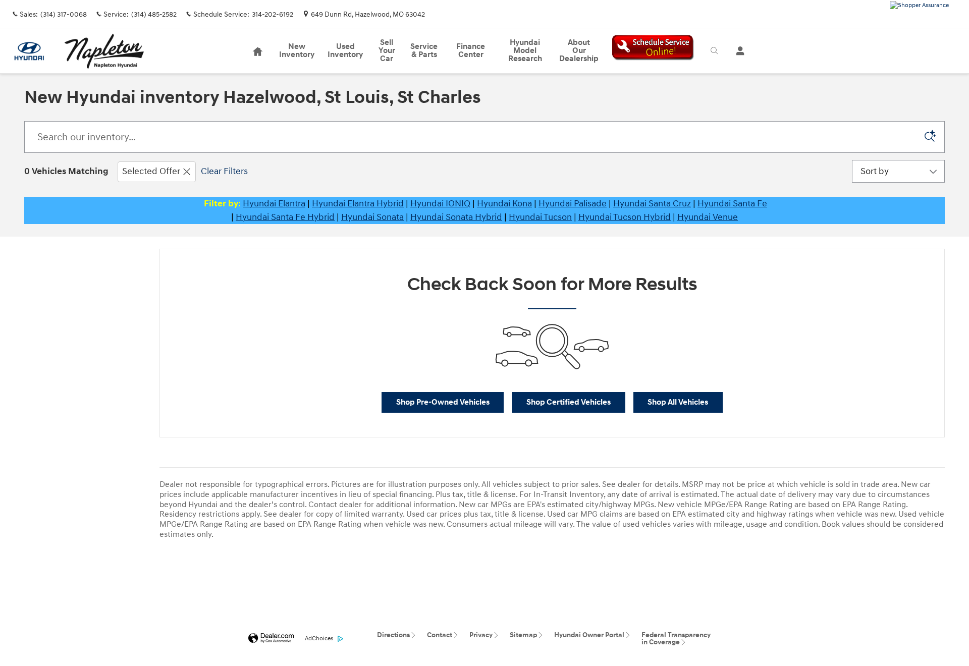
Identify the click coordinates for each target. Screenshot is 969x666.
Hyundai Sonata (372, 217)
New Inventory (296, 51)
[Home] (29, 51)
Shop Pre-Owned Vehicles (443, 402)
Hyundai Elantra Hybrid (358, 203)
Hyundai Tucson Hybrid (624, 217)
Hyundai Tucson (540, 217)
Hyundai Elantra (274, 203)
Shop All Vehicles (678, 402)
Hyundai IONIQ (440, 203)
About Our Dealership (579, 51)
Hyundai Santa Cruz (652, 203)
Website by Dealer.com (271, 638)
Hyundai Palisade (573, 203)
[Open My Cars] (737, 51)
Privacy (481, 635)
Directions (393, 635)
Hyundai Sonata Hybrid (456, 217)
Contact (439, 635)
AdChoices (319, 638)
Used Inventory (345, 51)
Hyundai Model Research (525, 51)
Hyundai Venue (707, 217)
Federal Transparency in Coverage (676, 638)
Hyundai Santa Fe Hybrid (285, 217)
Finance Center (470, 51)
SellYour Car (387, 51)
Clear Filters (224, 171)
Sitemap (523, 635)
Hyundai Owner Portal (589, 635)
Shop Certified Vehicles (568, 402)
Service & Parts (424, 51)
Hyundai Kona (504, 203)
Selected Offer (151, 171)
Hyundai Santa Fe (732, 203)
